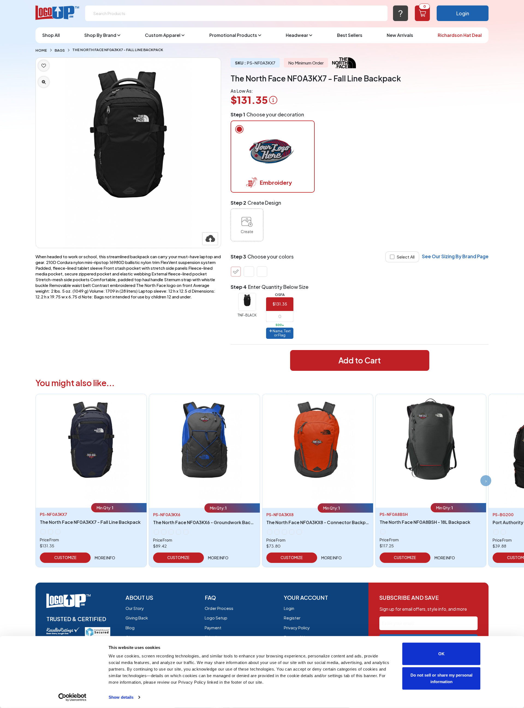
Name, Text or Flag (281, 333)
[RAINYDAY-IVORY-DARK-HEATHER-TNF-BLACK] (171, 532)
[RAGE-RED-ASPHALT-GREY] (284, 532)
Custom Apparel (162, 35)
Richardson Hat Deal (460, 35)
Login (462, 13)
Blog (130, 627)
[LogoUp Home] (57, 13)
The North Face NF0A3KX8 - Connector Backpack (320, 522)
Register (292, 617)
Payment (213, 627)
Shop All (51, 35)
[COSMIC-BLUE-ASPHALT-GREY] (262, 272)
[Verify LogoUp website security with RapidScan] (97, 631)
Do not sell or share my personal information (441, 678)
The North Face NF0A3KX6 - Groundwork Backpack (208, 522)
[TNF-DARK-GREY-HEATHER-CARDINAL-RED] (185, 532)
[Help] (400, 13)
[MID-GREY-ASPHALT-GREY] (156, 532)
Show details (121, 697)
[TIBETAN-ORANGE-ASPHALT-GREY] (291, 532)
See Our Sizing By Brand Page (455, 256)
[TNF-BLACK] (236, 272)
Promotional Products (233, 35)
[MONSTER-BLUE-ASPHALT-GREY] (163, 532)
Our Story (135, 608)
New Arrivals (400, 35)
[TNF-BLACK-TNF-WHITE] (299, 532)
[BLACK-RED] (503, 532)
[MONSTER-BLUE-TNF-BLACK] (277, 532)
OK (441, 653)
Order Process (219, 608)
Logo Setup (216, 617)
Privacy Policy (297, 627)
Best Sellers (349, 35)
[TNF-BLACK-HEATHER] (249, 272)
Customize (65, 557)
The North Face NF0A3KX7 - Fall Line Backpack (90, 522)
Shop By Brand (100, 35)
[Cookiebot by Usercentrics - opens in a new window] (72, 697)
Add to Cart (359, 360)
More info (105, 557)
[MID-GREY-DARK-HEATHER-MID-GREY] (269, 532)
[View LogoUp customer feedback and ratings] (62, 630)
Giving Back (137, 617)
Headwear (297, 35)
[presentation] (485, 480)
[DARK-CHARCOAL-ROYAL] (495, 532)
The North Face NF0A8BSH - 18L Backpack (425, 522)
